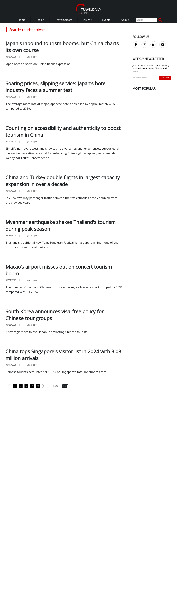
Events (106, 20)
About (125, 20)
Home (21, 20)
